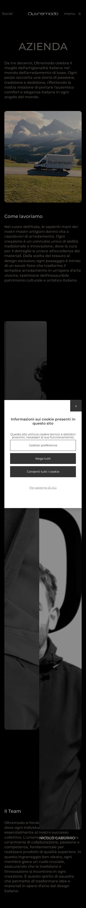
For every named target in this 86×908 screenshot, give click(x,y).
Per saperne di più (43, 487)
